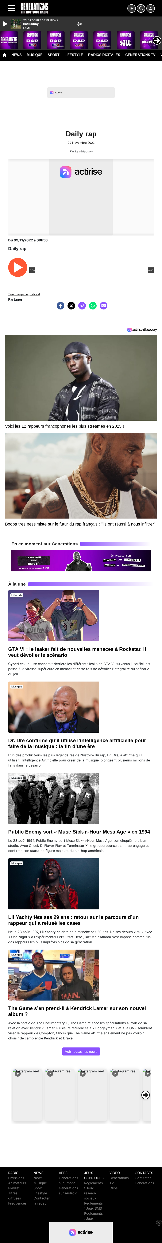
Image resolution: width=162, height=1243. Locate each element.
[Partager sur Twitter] (70, 308)
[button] (27, 1095)
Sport (53, 55)
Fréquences (17, 1203)
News (16, 55)
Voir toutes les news (81, 1051)
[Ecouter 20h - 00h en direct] (81, 560)
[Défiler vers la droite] (145, 1095)
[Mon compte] (150, 8)
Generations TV (140, 55)
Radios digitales (104, 55)
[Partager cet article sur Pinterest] (81, 308)
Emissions (16, 1178)
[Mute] (79, 24)
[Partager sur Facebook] (59, 308)
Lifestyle (74, 55)
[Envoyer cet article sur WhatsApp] (92, 308)
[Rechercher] (141, 8)
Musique (35, 55)
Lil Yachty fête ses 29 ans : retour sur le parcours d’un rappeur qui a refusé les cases (73, 920)
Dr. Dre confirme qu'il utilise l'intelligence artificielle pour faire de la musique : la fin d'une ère (77, 743)
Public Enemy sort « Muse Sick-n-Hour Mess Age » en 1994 (79, 832)
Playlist (14, 1188)
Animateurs (17, 1183)
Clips (113, 1188)
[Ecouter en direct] (131, 8)
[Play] (5, 23)
